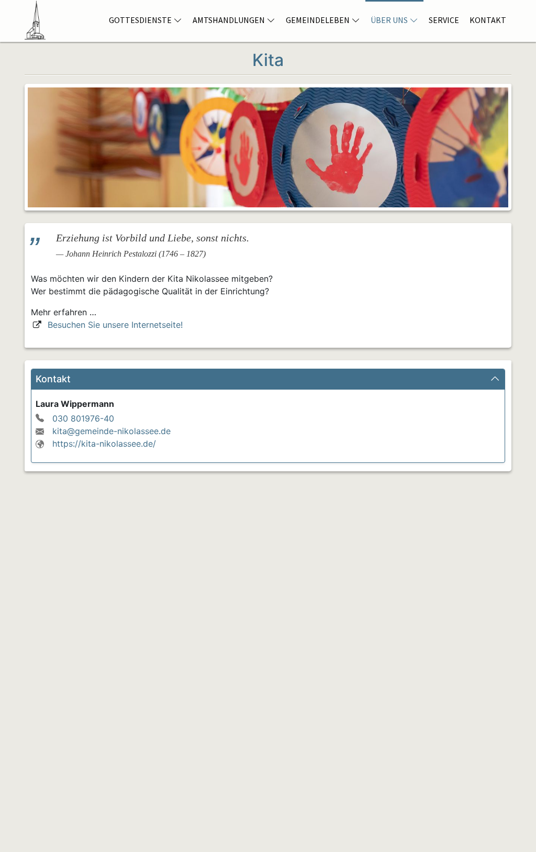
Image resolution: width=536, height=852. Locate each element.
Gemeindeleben (318, 20)
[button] (268, 379)
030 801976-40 (83, 418)
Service (444, 20)
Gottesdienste (140, 20)
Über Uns (389, 20)
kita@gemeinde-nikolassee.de (111, 431)
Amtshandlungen (229, 20)
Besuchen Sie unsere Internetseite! (115, 324)
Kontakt (488, 20)
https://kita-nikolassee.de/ (104, 443)
